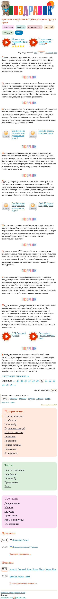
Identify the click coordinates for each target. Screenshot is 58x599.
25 (22, 381)
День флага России (20, 540)
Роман (21, 576)
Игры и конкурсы (14, 519)
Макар (41, 569)
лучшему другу (34, 27)
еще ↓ (19, 32)
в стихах (49, 53)
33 (54, 381)
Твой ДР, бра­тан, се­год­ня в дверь (46, 132)
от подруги (7, 32)
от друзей (49, 27)
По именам (10, 448)
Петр (54, 569)
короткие (20, 27)
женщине (13, 399)
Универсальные (13, 444)
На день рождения (14, 469)
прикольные (8, 27)
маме (13, 402)
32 (50, 381)
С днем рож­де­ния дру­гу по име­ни (46, 41)
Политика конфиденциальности (13, 593)
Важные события (14, 432)
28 (33, 381)
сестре (47, 399)
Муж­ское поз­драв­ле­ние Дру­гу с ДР (19, 41)
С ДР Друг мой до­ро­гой (19, 334)
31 (46, 381)
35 (7, 384)
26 (25, 381)
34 (3, 384)
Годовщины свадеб (15, 428)
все (55, 53)
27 (29, 381)
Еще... (8, 486)
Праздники (10, 440)
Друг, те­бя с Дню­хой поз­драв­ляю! (47, 335)
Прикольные (11, 482)
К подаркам (11, 453)
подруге (31, 399)
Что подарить (12, 523)
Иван (29, 569)
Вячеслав (13, 576)
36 (11, 384)
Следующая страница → (15, 375)
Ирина (35, 569)
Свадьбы (9, 511)
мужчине (22, 399)
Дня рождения (12, 503)
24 (18, 381)
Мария (48, 569)
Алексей (13, 569)
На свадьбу (10, 424)
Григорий (22, 569)
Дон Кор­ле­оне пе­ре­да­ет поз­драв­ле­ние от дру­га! (18, 134)
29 (37, 381)
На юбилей (10, 474)
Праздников (11, 515)
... (14, 381)
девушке (39, 399)
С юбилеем (10, 420)
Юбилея (9, 507)
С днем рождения (14, 416)
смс (35, 53)
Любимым (10, 436)
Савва (27, 576)
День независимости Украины (25, 547)
